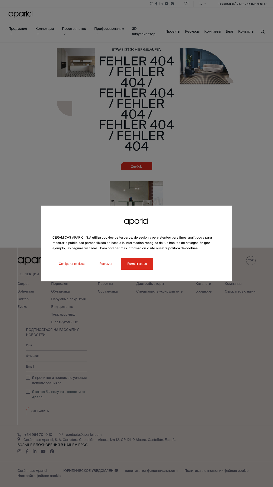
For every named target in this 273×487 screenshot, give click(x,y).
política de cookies (182, 248)
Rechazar (105, 264)
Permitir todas (137, 264)
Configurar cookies (71, 264)
